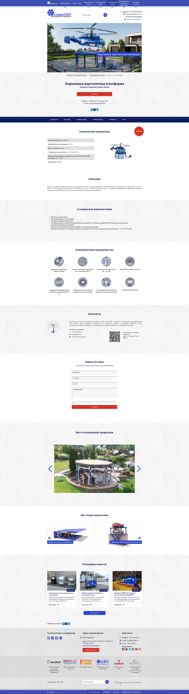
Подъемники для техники (112, 3)
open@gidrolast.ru (136, 14)
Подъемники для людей (100, 3)
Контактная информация (133, 16)
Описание (67, 119)
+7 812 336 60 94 (135, 11)
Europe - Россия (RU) (133, 19)
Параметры (54, 119)
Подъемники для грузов (89, 3)
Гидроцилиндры (65, 3)
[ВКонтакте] (92, 109)
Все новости (94, 613)
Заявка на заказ (91, 650)
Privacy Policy (101, 401)
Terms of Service (111, 401)
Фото (124, 119)
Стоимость (113, 119)
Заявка (139, 131)
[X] (94, 109)
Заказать (94, 94)
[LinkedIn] (97, 109)
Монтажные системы (135, 3)
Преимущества (98, 119)
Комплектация (81, 119)
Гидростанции (77, 3)
